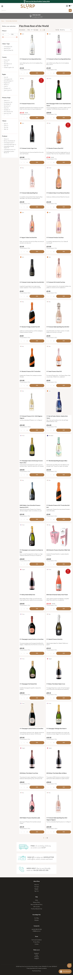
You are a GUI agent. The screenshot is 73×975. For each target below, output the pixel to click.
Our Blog (36, 918)
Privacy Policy (36, 942)
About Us (36, 884)
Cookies (36, 944)
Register (36, 889)
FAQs (36, 900)
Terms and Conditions (37, 940)
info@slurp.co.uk (36, 931)
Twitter (36, 955)
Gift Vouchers (36, 906)
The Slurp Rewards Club (36, 909)
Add (37, 73)
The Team (36, 886)
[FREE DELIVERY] (36, 16)
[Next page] (44, 30)
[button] (10, 30)
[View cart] (70, 6)
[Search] (70, 10)
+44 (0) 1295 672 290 (36, 929)
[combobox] (35, 10)
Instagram (36, 958)
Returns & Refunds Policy (36, 904)
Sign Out (37, 891)
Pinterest (36, 956)
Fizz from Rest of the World (11, 21)
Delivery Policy (36, 902)
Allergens (36, 920)
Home (2, 21)
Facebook (36, 953)
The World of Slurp (36, 971)
